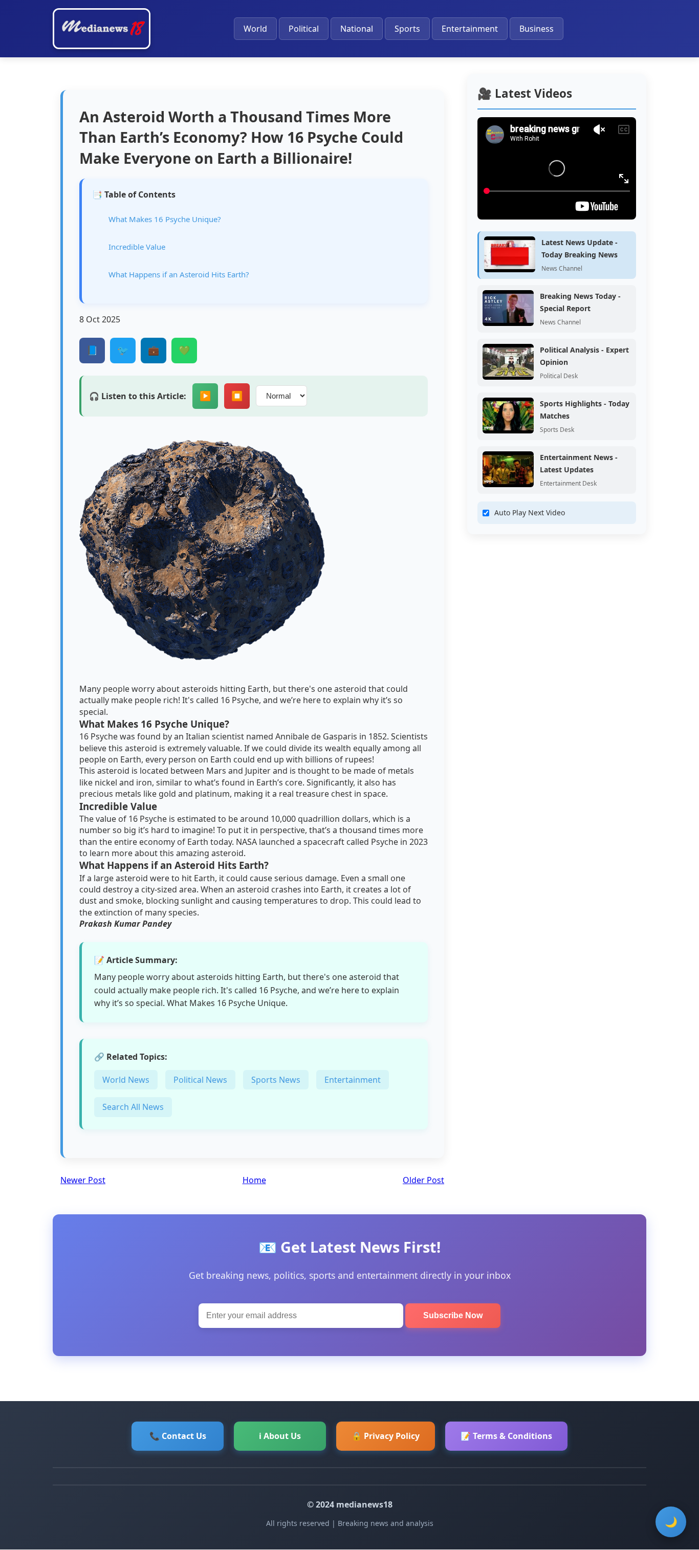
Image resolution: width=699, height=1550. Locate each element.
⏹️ (237, 396)
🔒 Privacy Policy (386, 1436)
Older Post (423, 1180)
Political (304, 28)
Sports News (275, 1079)
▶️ (205, 396)
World (255, 28)
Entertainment (470, 28)
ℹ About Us (280, 1436)
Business (536, 28)
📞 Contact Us (177, 1436)
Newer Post (82, 1180)
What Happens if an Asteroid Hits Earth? (178, 274)
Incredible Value (136, 247)
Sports (407, 28)
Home (254, 1180)
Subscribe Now (453, 1315)
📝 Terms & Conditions (506, 1436)
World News (125, 1079)
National (356, 28)
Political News (200, 1079)
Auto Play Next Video (529, 512)
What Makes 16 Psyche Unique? (164, 219)
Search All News (133, 1106)
